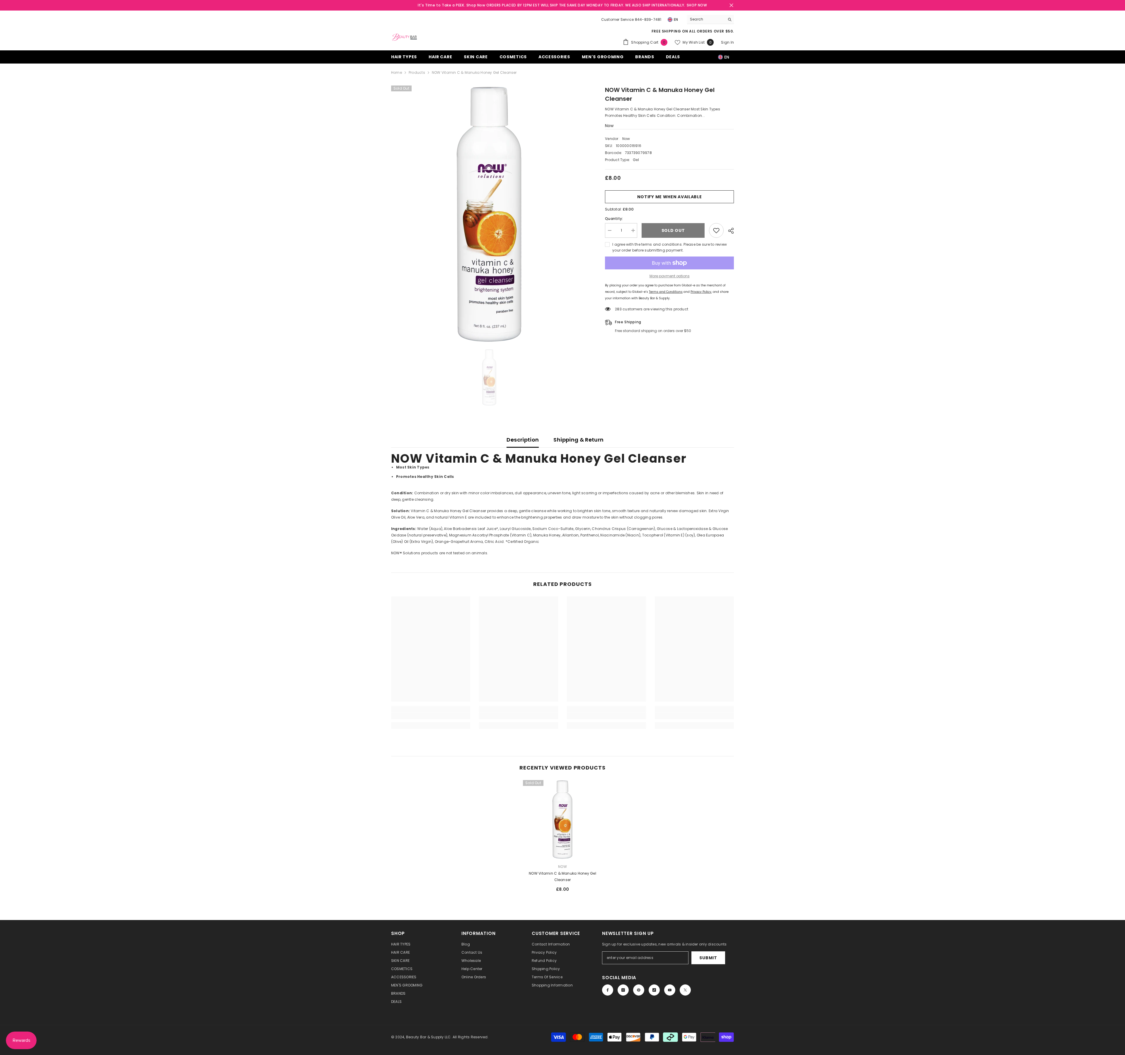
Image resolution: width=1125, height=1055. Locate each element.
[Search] (710, 19)
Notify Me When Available (669, 197)
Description (523, 439)
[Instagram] (623, 990)
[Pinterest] (638, 990)
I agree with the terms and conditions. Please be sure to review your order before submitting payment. (669, 247)
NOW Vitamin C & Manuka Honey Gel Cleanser (562, 876)
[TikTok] (654, 990)
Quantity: (614, 218)
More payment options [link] (670, 275)
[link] (430, 716)
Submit (708, 958)
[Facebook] (607, 990)
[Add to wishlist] (716, 230)
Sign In (727, 42)
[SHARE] (729, 231)
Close (731, 5)
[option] (489, 214)
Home (396, 72)
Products (417, 72)
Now (609, 126)
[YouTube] (669, 990)
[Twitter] (685, 990)
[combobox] (706, 19)
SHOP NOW (697, 5)
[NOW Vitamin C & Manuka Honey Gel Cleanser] (562, 819)
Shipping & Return (578, 439)
